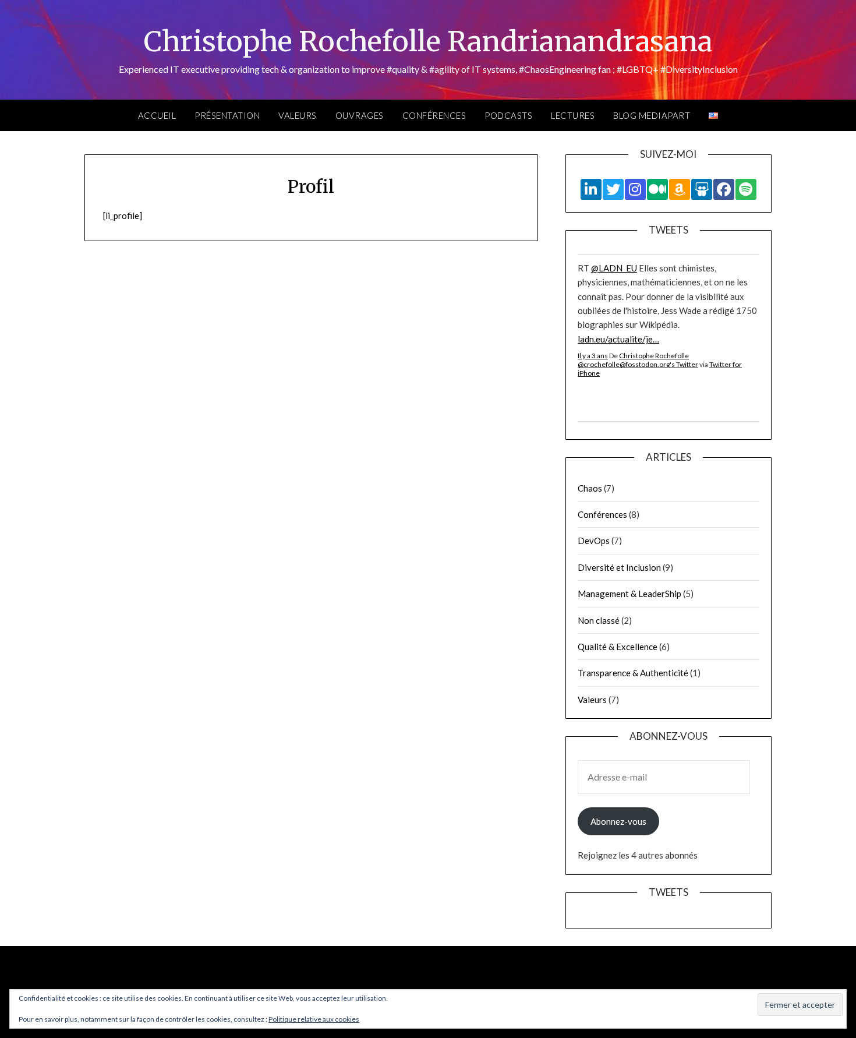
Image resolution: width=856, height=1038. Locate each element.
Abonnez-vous (618, 821)
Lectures (573, 115)
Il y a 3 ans (593, 288)
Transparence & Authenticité (633, 673)
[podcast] (745, 189)
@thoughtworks (622, 367)
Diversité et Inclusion (619, 567)
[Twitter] (613, 189)
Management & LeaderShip (629, 593)
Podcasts (508, 115)
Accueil (157, 115)
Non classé (599, 620)
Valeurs (297, 115)
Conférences (434, 115)
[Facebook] (723, 189)
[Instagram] (635, 189)
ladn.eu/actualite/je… (618, 271)
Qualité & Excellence (617, 646)
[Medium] (657, 189)
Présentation (227, 115)
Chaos (590, 488)
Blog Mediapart (651, 115)
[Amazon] (679, 189)
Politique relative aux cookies (313, 1019)
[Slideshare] (701, 189)
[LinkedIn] (591, 189)
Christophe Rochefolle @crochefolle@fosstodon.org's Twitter (638, 292)
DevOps (594, 540)
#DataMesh (648, 381)
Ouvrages (359, 115)
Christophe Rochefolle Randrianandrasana (428, 41)
